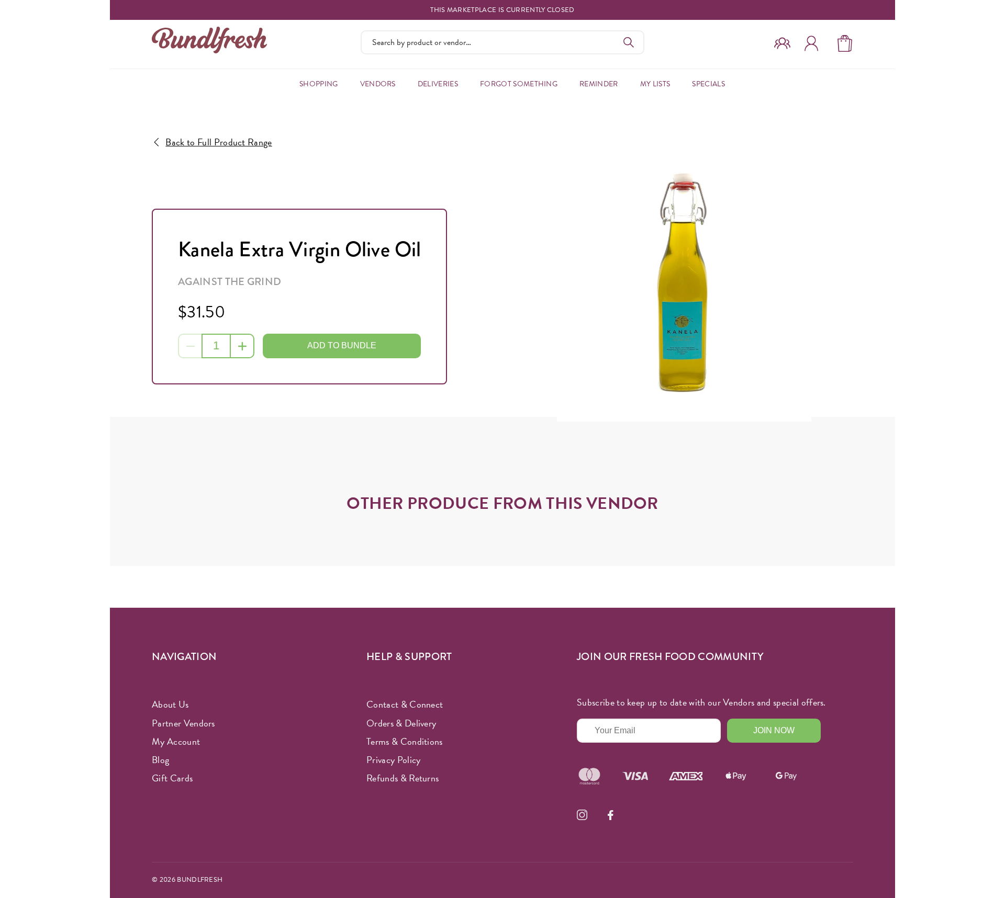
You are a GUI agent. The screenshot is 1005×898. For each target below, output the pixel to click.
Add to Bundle (341, 345)
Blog (160, 760)
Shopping (318, 83)
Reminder (598, 83)
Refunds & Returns (402, 778)
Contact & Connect (404, 704)
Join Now (774, 730)
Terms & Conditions (404, 741)
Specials (708, 83)
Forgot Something (518, 83)
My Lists (655, 83)
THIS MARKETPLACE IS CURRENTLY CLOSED (502, 10)
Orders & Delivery (401, 723)
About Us (170, 704)
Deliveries (438, 83)
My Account (176, 741)
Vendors (378, 83)
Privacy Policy (393, 760)
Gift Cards (172, 778)
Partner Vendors (183, 723)
